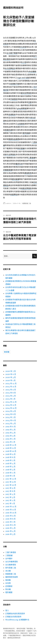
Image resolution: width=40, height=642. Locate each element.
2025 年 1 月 (10, 399)
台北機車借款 (10, 565)
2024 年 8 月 (10, 414)
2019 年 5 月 (10, 430)
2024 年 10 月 (11, 408)
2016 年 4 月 (10, 531)
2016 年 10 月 (10, 513)
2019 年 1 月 (10, 442)
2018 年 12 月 (10, 445)
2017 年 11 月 (10, 482)
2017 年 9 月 (10, 488)
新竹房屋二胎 (10, 568)
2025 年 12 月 (11, 383)
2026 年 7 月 (10, 371)
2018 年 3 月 (10, 470)
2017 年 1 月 (10, 503)
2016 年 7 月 (10, 522)
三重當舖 (8, 555)
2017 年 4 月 (10, 494)
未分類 (8, 571)
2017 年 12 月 (10, 479)
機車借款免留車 (11, 577)
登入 (7, 610)
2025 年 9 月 (10, 390)
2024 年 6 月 (10, 420)
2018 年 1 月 (10, 476)
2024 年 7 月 (10, 417)
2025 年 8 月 (10, 393)
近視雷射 (8, 586)
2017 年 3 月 (10, 497)
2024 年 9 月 (10, 411)
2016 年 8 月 (10, 519)
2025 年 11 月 (10, 386)
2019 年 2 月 (10, 439)
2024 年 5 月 (10, 423)
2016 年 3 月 (10, 534)
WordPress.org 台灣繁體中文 (17, 620)
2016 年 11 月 (10, 510)
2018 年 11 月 (10, 448)
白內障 (8, 583)
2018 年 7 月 (10, 460)
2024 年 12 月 (11, 402)
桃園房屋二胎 (26, 203)
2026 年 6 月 (10, 374)
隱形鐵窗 (8, 592)
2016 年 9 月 (10, 516)
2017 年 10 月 (10, 485)
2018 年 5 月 (10, 463)
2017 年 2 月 (10, 500)
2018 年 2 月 (10, 473)
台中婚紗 (8, 558)
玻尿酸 (6, 352)
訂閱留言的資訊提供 (13, 617)
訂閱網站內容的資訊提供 (15, 613)
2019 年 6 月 (10, 426)
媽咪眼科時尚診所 (13, 7)
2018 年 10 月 (10, 451)
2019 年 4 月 (10, 433)
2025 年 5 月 (10, 396)
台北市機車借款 (11, 561)
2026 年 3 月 (10, 377)
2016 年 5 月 (10, 528)
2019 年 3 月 (10, 436)
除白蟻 (8, 589)
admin (8, 203)
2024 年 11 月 (10, 405)
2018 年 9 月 (10, 454)
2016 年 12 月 (10, 506)
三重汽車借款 (10, 552)
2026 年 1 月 (10, 380)
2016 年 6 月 (10, 525)
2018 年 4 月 (10, 466)
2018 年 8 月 (10, 457)
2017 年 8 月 (10, 491)
